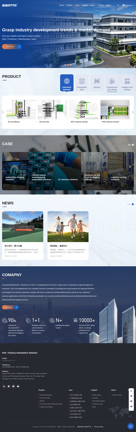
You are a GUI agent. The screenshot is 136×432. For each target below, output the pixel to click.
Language (128, 5)
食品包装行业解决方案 (77, 411)
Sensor (42, 401)
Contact (101, 5)
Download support (99, 401)
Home (61, 5)
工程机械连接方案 (76, 398)
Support (85, 5)
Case (77, 5)
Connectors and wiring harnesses (51, 404)
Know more (9, 307)
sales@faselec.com (8, 360)
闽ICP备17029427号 (84, 427)
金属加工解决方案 (76, 408)
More (129, 204)
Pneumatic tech (45, 398)
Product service (98, 404)
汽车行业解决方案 (76, 395)
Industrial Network (46, 395)
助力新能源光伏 (75, 404)
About (108, 5)
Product (69, 5)
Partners (95, 398)
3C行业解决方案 (75, 414)
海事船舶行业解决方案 (77, 401)
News (93, 5)
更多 (129, 145)
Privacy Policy (117, 395)
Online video (97, 395)
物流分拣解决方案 (76, 417)
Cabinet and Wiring (46, 407)
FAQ (94, 407)
